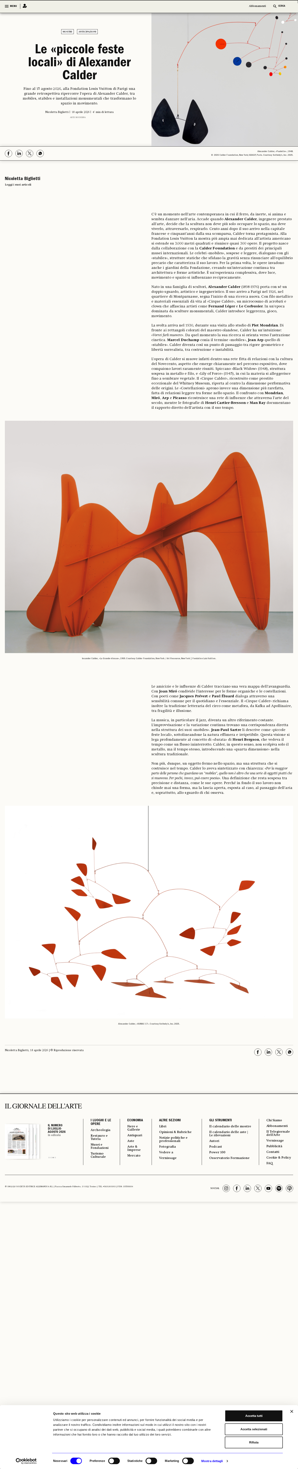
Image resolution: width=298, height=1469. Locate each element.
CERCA (281, 6)
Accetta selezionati (253, 1429)
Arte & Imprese (134, 1148)
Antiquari (134, 1135)
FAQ (269, 1163)
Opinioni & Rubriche (175, 1132)
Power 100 (217, 1152)
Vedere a (166, 1152)
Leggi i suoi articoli (18, 184)
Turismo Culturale (98, 1155)
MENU (13, 6)
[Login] (23, 6)
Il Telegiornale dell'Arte (278, 1133)
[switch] (114, 1461)
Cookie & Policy (278, 1157)
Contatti (272, 1152)
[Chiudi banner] (291, 1411)
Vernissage (168, 1158)
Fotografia (167, 1146)
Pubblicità (274, 1146)
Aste (130, 1141)
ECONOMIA (135, 1120)
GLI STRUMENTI (220, 1120)
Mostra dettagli (212, 1461)
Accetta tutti (254, 1415)
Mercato (133, 1155)
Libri (162, 1126)
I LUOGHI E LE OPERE (101, 1122)
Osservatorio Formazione (229, 1158)
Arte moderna (78, 117)
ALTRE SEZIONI (170, 1120)
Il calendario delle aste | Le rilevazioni (228, 1134)
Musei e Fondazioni (99, 1146)
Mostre (67, 32)
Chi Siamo (274, 1120)
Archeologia (100, 1130)
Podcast (215, 1146)
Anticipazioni (87, 32)
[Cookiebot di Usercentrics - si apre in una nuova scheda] (26, 1461)
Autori (214, 1141)
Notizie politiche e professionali (173, 1139)
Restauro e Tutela (99, 1137)
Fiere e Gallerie (133, 1128)
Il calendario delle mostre (230, 1126)
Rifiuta (253, 1442)
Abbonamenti (257, 6)
